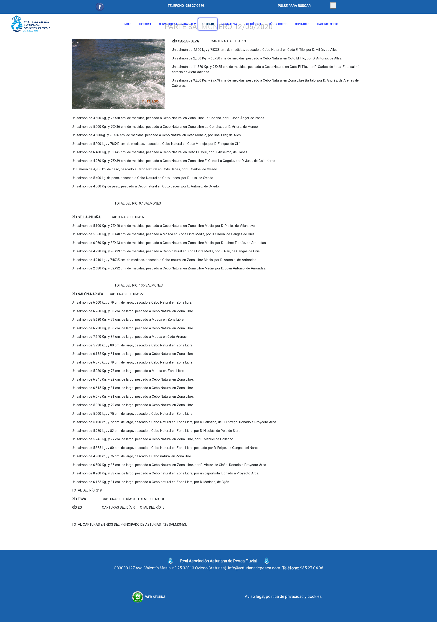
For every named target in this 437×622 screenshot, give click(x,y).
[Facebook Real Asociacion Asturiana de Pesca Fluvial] (99, 6)
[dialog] (333, 5)
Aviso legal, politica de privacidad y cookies (283, 596)
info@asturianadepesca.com (254, 568)
